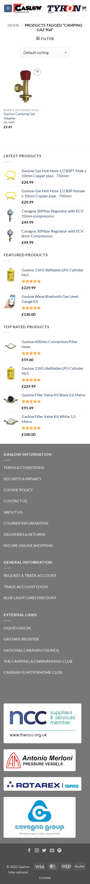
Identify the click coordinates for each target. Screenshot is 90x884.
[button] (8, 8)
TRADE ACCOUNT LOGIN (26, 586)
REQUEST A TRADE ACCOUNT (30, 575)
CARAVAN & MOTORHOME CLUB (33, 672)
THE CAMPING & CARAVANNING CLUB (38, 661)
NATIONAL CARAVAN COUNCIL (32, 650)
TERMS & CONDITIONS (24, 467)
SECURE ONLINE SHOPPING (28, 545)
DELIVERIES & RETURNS (24, 534)
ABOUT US (13, 512)
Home (13, 25)
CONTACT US (15, 500)
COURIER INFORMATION (26, 523)
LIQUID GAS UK (17, 628)
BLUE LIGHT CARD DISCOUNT (30, 597)
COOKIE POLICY (18, 489)
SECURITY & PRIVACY (23, 478)
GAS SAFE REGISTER (21, 639)
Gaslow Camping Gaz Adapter (19, 116)
